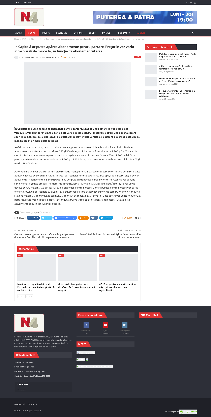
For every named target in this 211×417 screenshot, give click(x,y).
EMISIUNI (141, 32)
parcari (45, 213)
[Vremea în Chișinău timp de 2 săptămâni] (95, 366)
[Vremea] (82, 359)
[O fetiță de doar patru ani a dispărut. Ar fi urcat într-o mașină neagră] (77, 267)
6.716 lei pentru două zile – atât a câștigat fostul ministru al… (175, 67)
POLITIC (46, 32)
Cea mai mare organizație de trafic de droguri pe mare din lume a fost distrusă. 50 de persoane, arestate (44, 236)
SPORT (92, 32)
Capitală (37, 213)
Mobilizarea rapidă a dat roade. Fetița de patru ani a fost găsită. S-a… (177, 55)
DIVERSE (106, 32)
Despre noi (23, 384)
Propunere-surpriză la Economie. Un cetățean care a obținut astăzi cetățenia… (177, 93)
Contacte (22, 390)
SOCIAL (31, 32)
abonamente (25, 213)
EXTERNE (78, 32)
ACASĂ (19, 32)
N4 (166, 411)
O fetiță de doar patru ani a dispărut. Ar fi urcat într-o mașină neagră (177, 79)
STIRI (20, 256)
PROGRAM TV (123, 32)
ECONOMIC (61, 32)
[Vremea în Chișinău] (86, 353)
